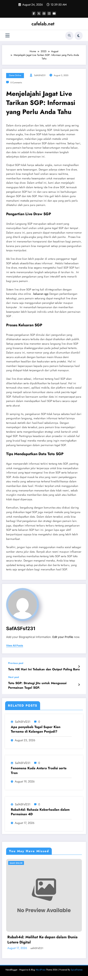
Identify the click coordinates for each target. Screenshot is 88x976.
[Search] (69, 36)
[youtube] (54, 13)
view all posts (14, 645)
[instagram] (49, 13)
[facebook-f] (34, 13)
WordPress (40, 969)
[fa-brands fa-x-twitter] (39, 13)
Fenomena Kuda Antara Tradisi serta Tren (39, 770)
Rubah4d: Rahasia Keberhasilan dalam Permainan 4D (40, 811)
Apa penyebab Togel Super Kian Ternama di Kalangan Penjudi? (35, 729)
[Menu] (7, 35)
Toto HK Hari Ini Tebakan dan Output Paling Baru (44, 669)
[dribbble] (44, 13)
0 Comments (16, 82)
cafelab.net (43, 23)
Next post (13, 677)
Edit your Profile (62, 637)
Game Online (15, 75)
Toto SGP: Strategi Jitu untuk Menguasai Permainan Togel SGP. (37, 685)
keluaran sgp (41, 294)
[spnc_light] (78, 36)
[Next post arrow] (79, 684)
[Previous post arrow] (79, 666)
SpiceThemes (76, 969)
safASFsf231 (40, 75)
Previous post (15, 663)
